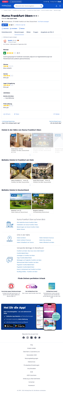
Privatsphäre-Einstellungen (31, 365)
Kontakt (46, 1)
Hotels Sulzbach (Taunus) (24, 240)
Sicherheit (31, 382)
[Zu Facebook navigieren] (23, 337)
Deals (4, 1)
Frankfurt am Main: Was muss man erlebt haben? (30, 251)
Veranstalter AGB (32, 355)
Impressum (31, 385)
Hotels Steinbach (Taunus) (46, 238)
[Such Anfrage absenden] (41, 6)
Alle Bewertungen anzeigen (10, 37)
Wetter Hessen (21, 229)
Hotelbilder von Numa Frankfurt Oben (27, 224)
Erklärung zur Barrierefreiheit (31, 378)
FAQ (31, 345)
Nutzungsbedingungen (31, 358)
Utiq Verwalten (31, 368)
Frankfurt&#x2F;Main (22, 253)
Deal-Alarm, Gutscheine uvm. (31, 351)
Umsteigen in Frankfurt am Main (26, 255)
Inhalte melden (31, 348)
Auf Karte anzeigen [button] (43, 21)
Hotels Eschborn (21, 238)
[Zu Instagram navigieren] (27, 337)
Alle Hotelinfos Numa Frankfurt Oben (27, 222)
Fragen (35, 32)
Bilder (29, 32)
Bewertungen (19, 32)
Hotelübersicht (7, 32)
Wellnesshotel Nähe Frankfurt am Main (27, 262)
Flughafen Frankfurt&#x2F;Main (25, 264)
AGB (31, 372)
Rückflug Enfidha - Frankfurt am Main (27, 271)
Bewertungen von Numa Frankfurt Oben (28, 227)
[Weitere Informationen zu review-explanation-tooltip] (24, 25)
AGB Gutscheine (31, 375)
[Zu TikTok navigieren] (31, 337)
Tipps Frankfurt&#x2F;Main (24, 258)
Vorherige (8, 121)
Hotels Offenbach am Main (46, 242)
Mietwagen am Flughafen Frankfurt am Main (29, 260)
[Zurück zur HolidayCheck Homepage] (6, 6)
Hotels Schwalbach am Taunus (25, 242)
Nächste (54, 121)
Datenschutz (31, 362)
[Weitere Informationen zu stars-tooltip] (38, 16)
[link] (56, 6)
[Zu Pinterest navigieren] (35, 337)
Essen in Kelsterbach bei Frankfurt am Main (29, 269)
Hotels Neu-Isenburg (45, 240)
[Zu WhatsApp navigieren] (39, 337)
